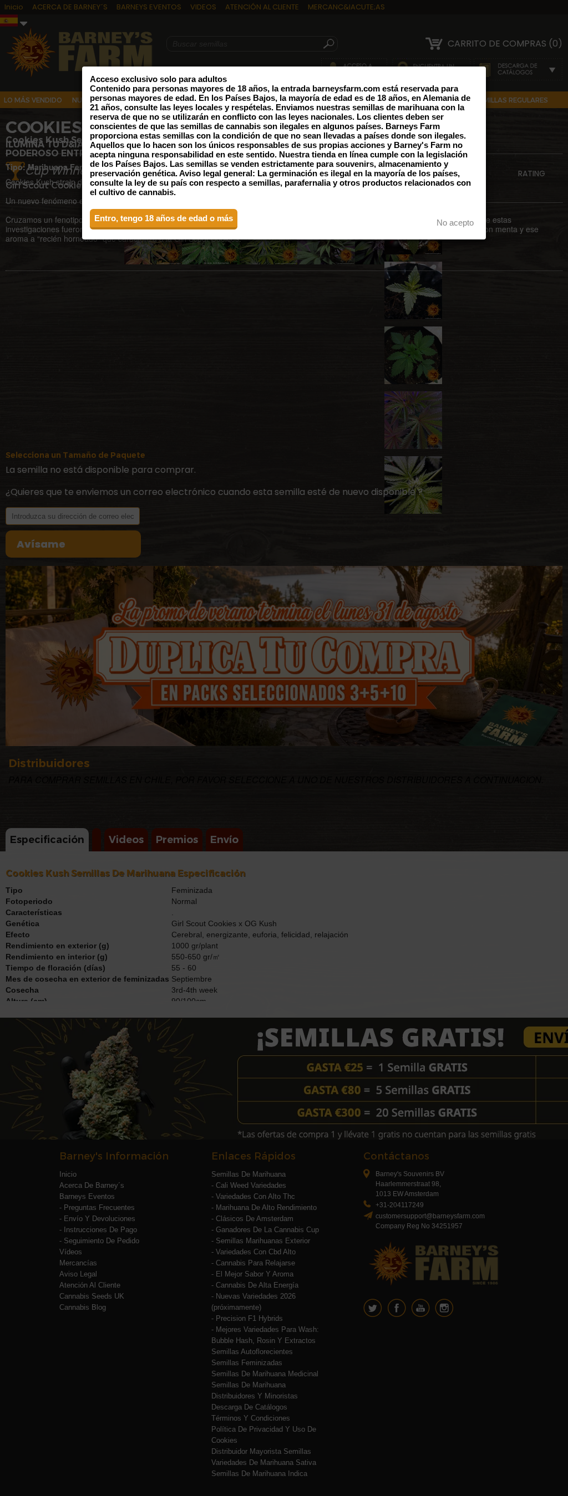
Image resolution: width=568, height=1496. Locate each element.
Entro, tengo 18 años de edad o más (163, 218)
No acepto (455, 222)
